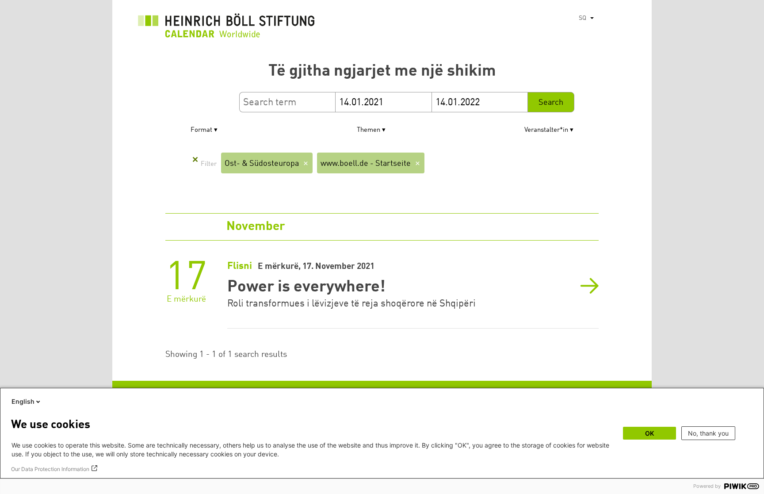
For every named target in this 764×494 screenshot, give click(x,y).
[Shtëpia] (226, 27)
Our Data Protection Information (50, 469)
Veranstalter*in (546, 130)
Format (201, 130)
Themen (368, 130)
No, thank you (708, 433)
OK (649, 433)
